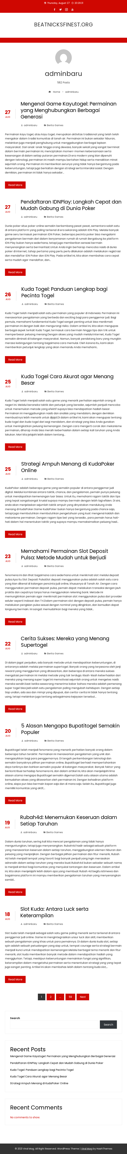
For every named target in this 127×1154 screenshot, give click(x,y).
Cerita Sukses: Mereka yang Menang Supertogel (65, 642)
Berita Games (55, 125)
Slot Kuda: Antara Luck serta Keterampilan (54, 912)
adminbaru (30, 125)
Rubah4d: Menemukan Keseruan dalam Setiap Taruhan (68, 820)
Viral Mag (86, 1148)
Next (83, 997)
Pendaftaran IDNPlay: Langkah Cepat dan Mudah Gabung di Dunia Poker (71, 205)
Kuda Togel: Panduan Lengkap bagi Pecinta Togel (64, 292)
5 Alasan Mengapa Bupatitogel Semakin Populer (70, 729)
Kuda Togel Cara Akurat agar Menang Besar (67, 379)
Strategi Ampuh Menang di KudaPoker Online (67, 467)
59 (70, 997)
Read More (15, 185)
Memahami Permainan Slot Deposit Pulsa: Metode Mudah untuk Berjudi (64, 554)
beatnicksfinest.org (63, 24)
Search (15, 1018)
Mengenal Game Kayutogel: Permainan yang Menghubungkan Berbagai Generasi (69, 110)
